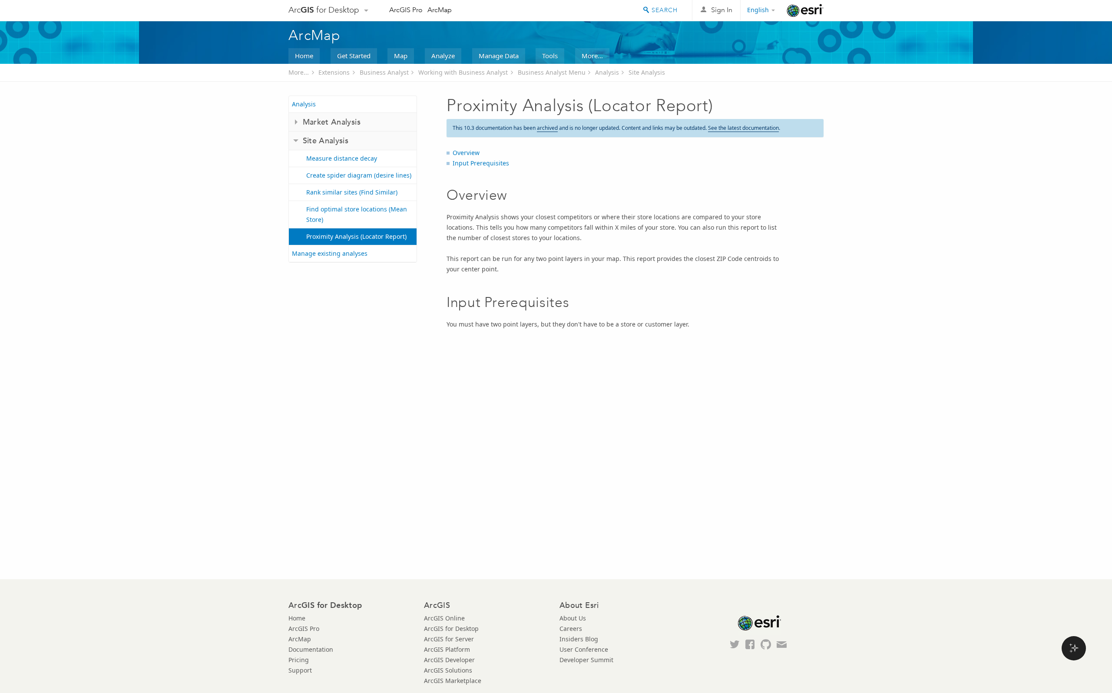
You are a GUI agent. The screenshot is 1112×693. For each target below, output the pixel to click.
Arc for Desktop (323, 10)
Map (400, 55)
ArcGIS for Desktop (451, 628)
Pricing (298, 660)
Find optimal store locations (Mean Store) (356, 214)
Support (300, 670)
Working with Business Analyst (463, 72)
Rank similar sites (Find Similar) (351, 192)
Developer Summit (586, 660)
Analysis (607, 72)
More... (592, 55)
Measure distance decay (341, 158)
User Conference (583, 649)
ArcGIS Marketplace (452, 680)
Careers (570, 628)
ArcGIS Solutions (448, 670)
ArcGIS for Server (449, 639)
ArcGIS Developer (449, 660)
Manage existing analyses (329, 253)
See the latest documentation (743, 128)
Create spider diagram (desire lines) (358, 175)
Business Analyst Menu (552, 72)
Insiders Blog (578, 639)
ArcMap (439, 10)
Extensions (334, 72)
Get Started (354, 55)
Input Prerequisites (481, 163)
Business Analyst (384, 72)
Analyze (443, 55)
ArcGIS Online (444, 618)
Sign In (721, 10)
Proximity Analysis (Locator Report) (356, 236)
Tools (550, 55)
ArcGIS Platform (447, 649)
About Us (572, 618)
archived (547, 128)
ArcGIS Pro (406, 10)
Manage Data (499, 55)
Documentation (310, 649)
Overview (466, 152)
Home (304, 55)
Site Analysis (647, 72)
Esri (805, 10)
